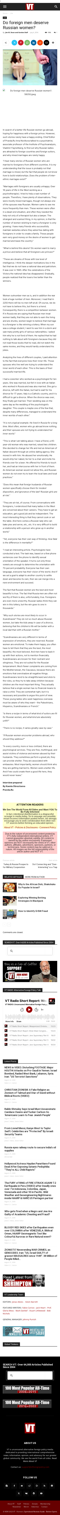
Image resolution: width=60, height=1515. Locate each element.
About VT (9, 827)
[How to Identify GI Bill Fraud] (10, 914)
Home (5, 13)
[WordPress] (34, 1493)
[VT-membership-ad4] (30, 981)
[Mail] (22, 1486)
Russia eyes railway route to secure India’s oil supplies (30, 1149)
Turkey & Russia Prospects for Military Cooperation (15, 866)
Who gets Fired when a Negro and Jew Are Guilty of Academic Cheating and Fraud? (28, 1213)
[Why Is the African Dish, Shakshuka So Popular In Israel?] (10, 887)
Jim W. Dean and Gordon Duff (16, 32)
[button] (4, 6)
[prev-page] (4, 924)
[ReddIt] (40, 42)
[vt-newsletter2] (24, 1335)
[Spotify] (52, 1486)
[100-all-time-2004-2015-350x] (27, 1393)
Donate (35, 1504)
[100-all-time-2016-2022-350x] (27, 1407)
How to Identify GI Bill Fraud (33, 911)
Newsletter (17, 1507)
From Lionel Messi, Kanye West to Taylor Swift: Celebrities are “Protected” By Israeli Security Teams (28, 1131)
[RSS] (44, 1486)
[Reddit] (29, 1486)
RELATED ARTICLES (13, 877)
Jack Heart (40, 1307)
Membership (45, 1504)
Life (11, 13)
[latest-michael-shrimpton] (24, 1285)
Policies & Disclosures (26, 827)
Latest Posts (10, 1061)
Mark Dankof (21, 1310)
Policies (26, 1504)
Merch (26, 1507)
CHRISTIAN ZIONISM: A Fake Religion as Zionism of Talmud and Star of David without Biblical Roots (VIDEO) (29, 1092)
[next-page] (9, 924)
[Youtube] (41, 1493)
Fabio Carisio (28, 1307)
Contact (44, 1507)
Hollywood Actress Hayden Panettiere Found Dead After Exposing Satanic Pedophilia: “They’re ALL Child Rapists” (29, 1166)
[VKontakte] (26, 1493)
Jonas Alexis (17, 1302)
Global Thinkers (11, 1344)
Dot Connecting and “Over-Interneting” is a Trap (45, 866)
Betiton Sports (51, 1511)
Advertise (35, 1507)
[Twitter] (14, 42)
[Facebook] (14, 1486)
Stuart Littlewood (37, 1310)
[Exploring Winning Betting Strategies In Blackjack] (10, 901)
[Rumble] (37, 1486)
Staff (19, 1504)
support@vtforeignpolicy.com (35, 1467)
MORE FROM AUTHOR (35, 877)
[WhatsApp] (27, 42)
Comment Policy (47, 827)
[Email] (46, 42)
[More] (53, 42)
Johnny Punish (29, 1319)
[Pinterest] (21, 42)
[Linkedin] (33, 42)
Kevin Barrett (31, 1302)
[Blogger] (6, 1486)
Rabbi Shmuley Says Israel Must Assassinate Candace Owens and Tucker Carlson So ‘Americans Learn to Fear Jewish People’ (30, 1112)
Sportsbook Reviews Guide (34, 1511)
